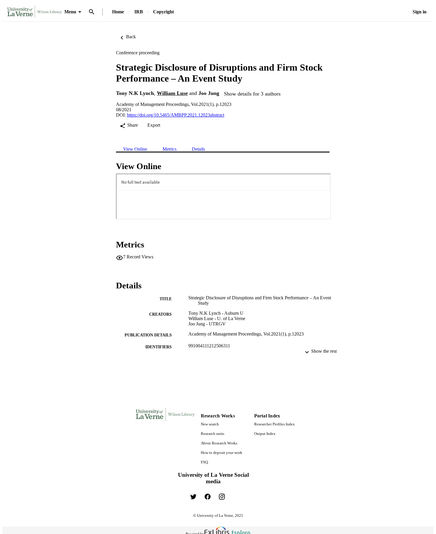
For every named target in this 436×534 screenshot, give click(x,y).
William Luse (172, 93)
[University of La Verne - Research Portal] (34, 12)
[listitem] (193, 497)
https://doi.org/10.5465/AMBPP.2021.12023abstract (175, 114)
